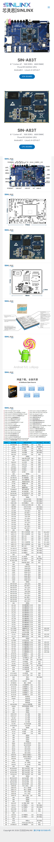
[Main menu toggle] (49, 7)
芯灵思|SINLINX (18, 10)
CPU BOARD (27, 147)
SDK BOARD (27, 76)
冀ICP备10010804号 (42, 830)
